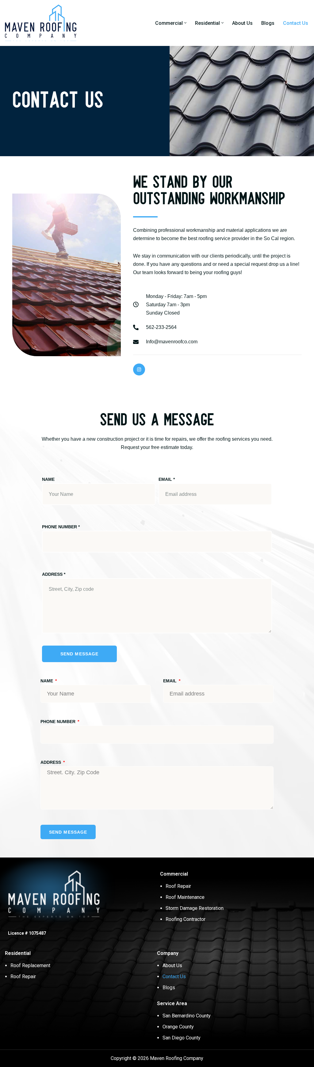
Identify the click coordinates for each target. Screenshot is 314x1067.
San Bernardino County (187, 1016)
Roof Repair (178, 886)
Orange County (178, 1027)
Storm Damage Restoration (195, 908)
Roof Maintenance (185, 897)
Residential (18, 953)
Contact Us (295, 23)
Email (167, 479)
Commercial (174, 874)
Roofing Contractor (185, 919)
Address (53, 574)
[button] (185, 23)
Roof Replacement (30, 965)
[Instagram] (139, 369)
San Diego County (182, 1038)
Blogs (267, 23)
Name (48, 479)
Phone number (61, 526)
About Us (242, 23)
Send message (79, 653)
